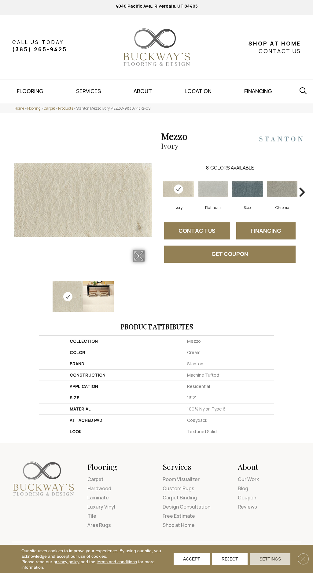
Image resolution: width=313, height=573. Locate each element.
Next (149, 293)
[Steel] (247, 189)
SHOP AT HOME (275, 43)
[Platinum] (213, 189)
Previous (17, 293)
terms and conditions (117, 561)
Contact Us (197, 230)
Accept (191, 559)
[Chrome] (282, 189)
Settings (270, 559)
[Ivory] (178, 189)
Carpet (49, 108)
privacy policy (66, 561)
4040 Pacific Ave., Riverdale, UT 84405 (157, 6)
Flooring (34, 108)
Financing (266, 230)
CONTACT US (280, 51)
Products (65, 108)
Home (19, 108)
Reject (230, 559)
